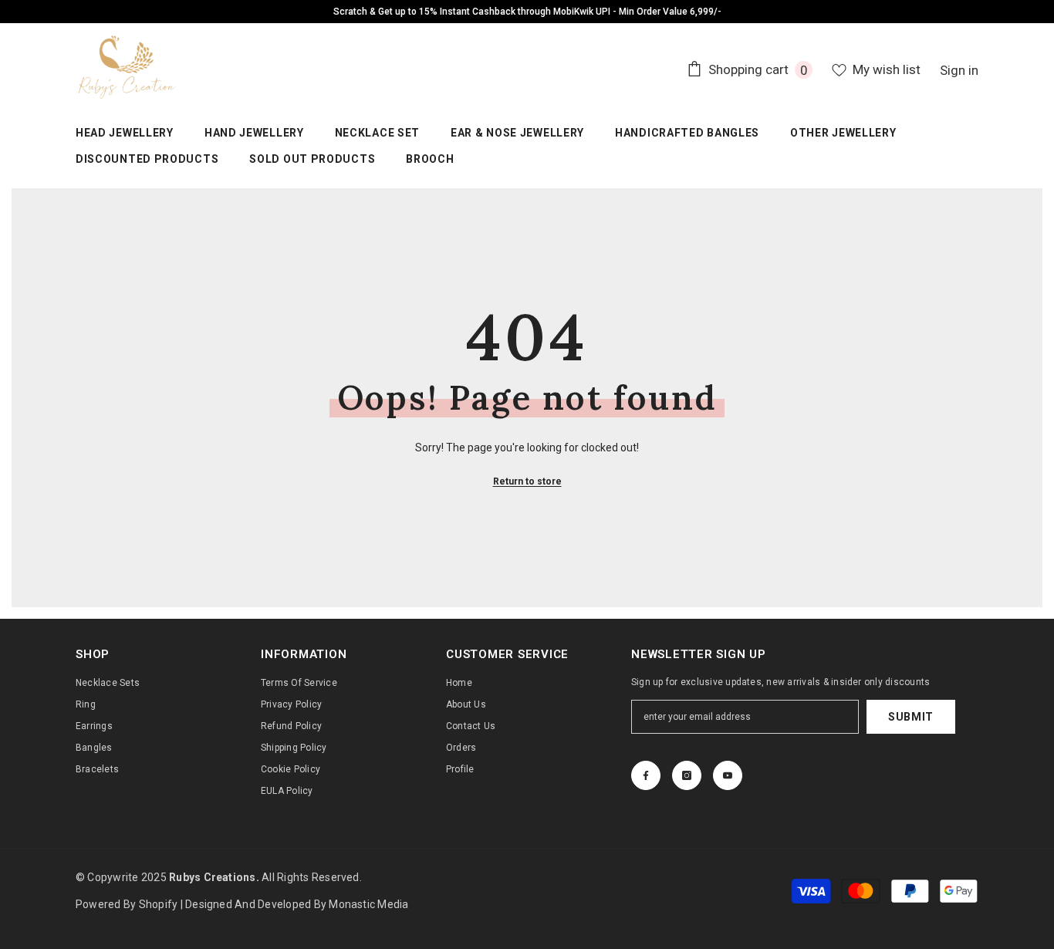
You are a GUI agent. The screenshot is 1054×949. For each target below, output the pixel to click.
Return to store (527, 481)
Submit (911, 717)
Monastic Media (368, 904)
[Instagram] (686, 775)
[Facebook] (645, 775)
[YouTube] (727, 775)
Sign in (959, 70)
